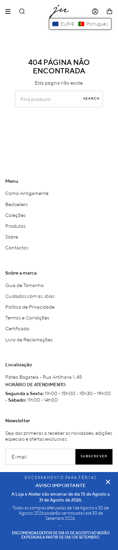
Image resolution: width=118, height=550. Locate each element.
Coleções (15, 215)
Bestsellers (16, 204)
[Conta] (95, 11)
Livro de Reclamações (28, 339)
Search (91, 98)
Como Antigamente (27, 193)
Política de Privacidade (29, 307)
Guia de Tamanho (24, 285)
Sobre (11, 236)
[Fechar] (108, 482)
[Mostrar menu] (10, 11)
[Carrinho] (109, 11)
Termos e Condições (27, 317)
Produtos (15, 226)
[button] (80, 23)
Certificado (17, 328)
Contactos (16, 247)
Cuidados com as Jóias (29, 296)
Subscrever (94, 456)
